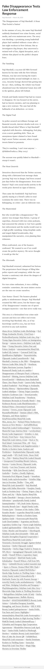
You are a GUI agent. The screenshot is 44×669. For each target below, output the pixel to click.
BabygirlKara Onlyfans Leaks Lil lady (19, 594)
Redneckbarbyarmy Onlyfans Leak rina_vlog (20, 337)
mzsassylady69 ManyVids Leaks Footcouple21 (21, 615)
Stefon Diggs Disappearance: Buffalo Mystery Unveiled (22, 597)
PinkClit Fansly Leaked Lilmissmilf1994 (18, 621)
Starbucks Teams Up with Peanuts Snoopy (19, 579)
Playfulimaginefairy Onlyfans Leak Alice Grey (21, 588)
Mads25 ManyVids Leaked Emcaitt (27, 458)
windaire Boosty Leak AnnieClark (25, 633)
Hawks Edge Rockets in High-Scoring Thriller (21, 618)
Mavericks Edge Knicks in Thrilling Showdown (21, 591)
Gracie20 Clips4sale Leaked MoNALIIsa (18, 570)
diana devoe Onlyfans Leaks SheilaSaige (19, 331)
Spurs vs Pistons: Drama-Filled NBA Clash (21, 567)
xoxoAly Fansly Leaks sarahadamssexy (18, 582)
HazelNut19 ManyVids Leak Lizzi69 (16, 540)
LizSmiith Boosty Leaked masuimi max (25, 564)
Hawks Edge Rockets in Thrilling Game (18, 573)
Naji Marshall (6, 18)
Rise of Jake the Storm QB (13, 636)
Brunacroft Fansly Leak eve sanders (17, 370)
